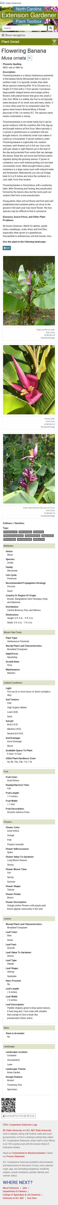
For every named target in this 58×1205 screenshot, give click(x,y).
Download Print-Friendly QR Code (19, 1116)
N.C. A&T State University (39, 1130)
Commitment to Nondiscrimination (28, 1153)
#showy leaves (25, 532)
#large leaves (47, 536)
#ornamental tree (32, 536)
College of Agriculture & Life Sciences (21, 1194)
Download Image (48, 338)
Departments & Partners (15, 1191)
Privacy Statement (15, 1156)
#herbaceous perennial (13, 536)
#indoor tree (39, 539)
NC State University (12, 1130)
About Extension (11, 1188)
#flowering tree (10, 532)
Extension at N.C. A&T (13, 1198)
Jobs (24, 1188)
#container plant (24, 539)
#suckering (38, 532)
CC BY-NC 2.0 (49, 335)
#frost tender (9, 539)
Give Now (32, 1198)
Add (7, 248)
